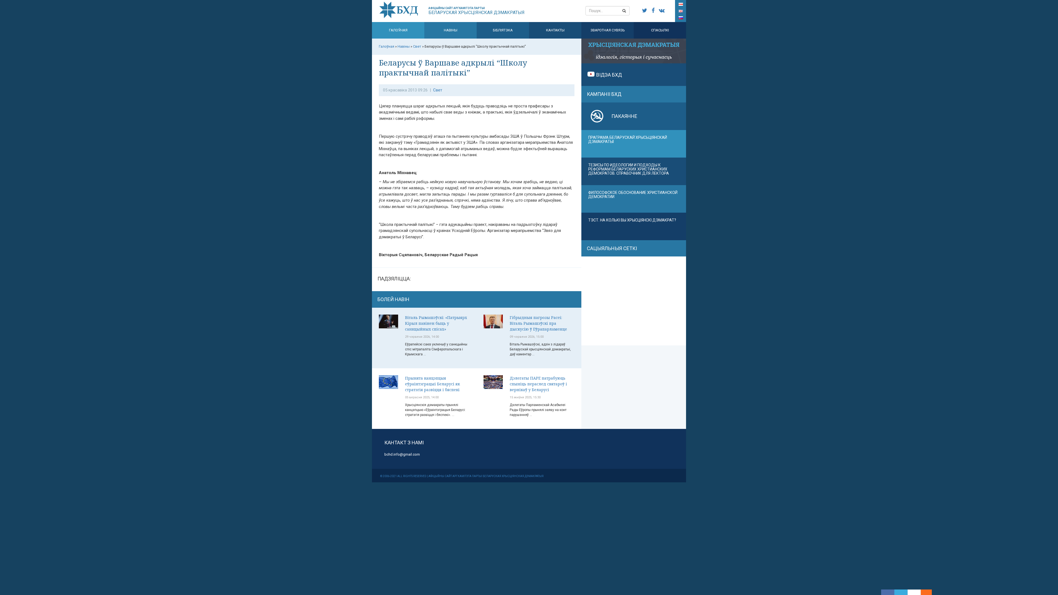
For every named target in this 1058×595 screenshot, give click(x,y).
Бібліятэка (503, 30)
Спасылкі (660, 30)
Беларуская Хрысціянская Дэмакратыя (476, 11)
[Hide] (929, 592)
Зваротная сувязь (607, 30)
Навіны (450, 30)
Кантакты (555, 30)
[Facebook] (887, 592)
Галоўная (398, 30)
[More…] (923, 592)
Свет (437, 90)
